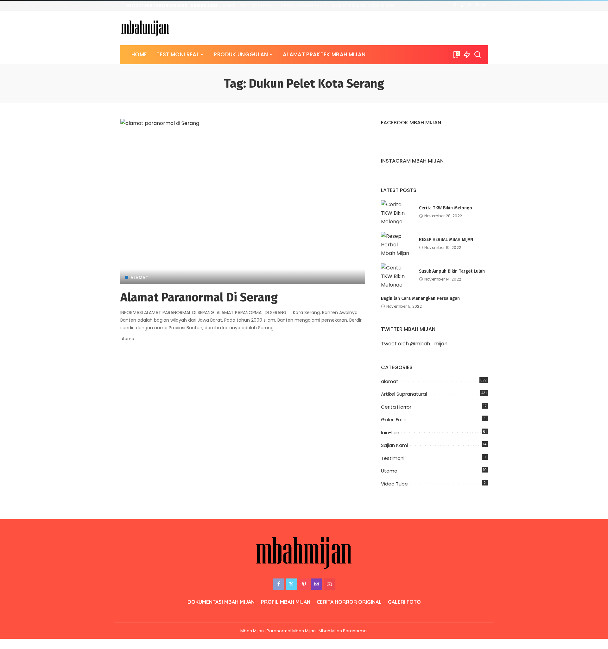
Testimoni (392, 458)
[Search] (477, 54)
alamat (139, 277)
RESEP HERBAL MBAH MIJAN (446, 239)
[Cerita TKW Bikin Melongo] (397, 212)
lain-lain (390, 432)
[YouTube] (484, 6)
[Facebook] (455, 6)
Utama (389, 470)
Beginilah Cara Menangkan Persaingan (420, 298)
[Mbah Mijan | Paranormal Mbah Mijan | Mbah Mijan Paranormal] (145, 28)
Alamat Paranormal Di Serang (199, 297)
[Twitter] (462, 6)
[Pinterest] (469, 6)
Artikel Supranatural (404, 394)
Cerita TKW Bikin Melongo (445, 208)
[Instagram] (476, 6)
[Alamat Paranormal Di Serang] (242, 201)
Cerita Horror (396, 407)
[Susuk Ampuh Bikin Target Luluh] (397, 275)
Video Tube (394, 483)
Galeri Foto (394, 419)
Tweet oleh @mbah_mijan (414, 343)
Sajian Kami (394, 445)
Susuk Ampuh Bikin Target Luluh (452, 271)
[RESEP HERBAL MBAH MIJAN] (397, 244)
